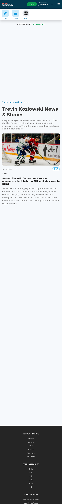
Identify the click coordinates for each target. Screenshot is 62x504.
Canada (31, 442)
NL (31, 487)
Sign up (31, 4)
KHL (31, 472)
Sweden (31, 438)
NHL (31, 469)
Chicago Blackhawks (31, 499)
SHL (31, 476)
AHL (31, 480)
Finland (31, 449)
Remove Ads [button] (39, 24)
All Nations (31, 456)
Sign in (43, 4)
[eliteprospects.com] (7, 4)
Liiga (31, 483)
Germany (31, 453)
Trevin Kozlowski (10, 102)
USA (31, 446)
